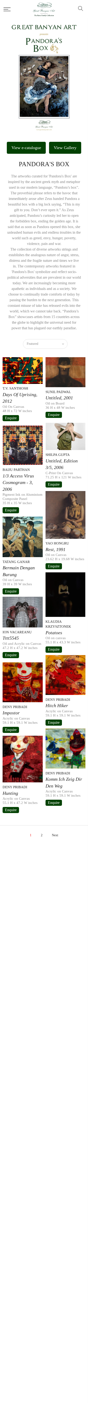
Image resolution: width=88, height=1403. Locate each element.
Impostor (11, 712)
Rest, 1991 (55, 549)
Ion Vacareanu (17, 632)
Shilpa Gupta (58, 455)
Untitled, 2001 (59, 397)
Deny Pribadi (58, 700)
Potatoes (54, 632)
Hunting (10, 793)
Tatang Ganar (16, 562)
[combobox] (45, 344)
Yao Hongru (57, 543)
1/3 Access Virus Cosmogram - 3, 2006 (18, 482)
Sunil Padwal (58, 392)
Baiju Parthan (16, 470)
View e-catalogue (26, 147)
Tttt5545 (11, 638)
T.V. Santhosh (15, 388)
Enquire (11, 418)
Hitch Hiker (57, 705)
